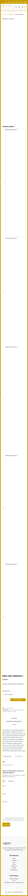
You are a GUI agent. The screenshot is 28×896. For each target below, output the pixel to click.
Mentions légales (14, 878)
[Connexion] (19, 7)
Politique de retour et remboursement (14, 882)
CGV (14, 880)
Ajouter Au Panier (18, 699)
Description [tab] (14, 718)
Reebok (14, 868)
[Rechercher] (15, 7)
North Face (14, 866)
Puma (14, 864)
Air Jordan (13, 710)
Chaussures (20, 710)
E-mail (4, 793)
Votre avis (5, 801)
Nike (14, 862)
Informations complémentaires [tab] (14, 721)
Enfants (4, 711)
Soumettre (6, 824)
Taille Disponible (6, 691)
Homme (14, 711)
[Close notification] (25, 2)
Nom (3, 785)
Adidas (14, 858)
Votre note (3, 781)
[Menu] (25, 7)
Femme (9, 711)
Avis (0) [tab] (14, 724)
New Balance (14, 870)
